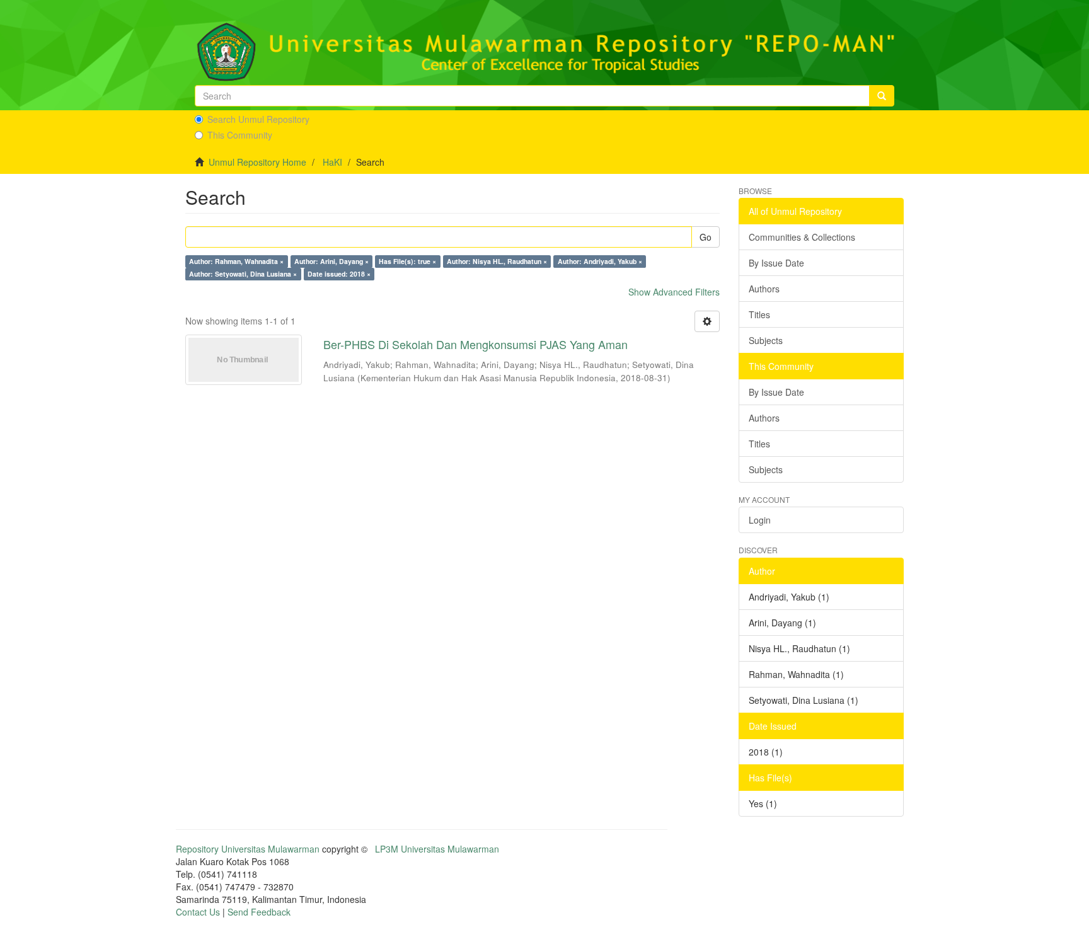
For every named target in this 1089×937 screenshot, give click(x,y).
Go (706, 237)
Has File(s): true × (407, 261)
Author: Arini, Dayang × (331, 261)
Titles (759, 314)
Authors (764, 288)
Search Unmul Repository (258, 119)
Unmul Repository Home (257, 162)
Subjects (766, 340)
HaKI (332, 162)
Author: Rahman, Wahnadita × (236, 261)
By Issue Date (776, 262)
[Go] (881, 95)
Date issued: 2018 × (339, 274)
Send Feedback (259, 911)
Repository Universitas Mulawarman (248, 848)
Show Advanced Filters (674, 291)
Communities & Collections (802, 237)
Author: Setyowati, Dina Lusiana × (243, 274)
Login (760, 520)
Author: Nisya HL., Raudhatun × (497, 261)
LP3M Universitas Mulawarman (437, 848)
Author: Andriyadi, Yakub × (600, 261)
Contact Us (198, 911)
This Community (239, 135)
